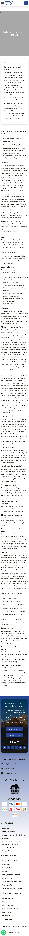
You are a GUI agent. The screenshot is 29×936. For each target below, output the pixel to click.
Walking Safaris (7, 885)
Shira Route (6, 916)
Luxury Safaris (7, 868)
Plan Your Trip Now (14, 735)
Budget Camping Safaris (10, 861)
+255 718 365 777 (10, 773)
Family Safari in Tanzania (11, 875)
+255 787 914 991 (15, 729)
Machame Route (8, 902)
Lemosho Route (7, 898)
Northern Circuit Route (10, 909)
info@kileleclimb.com (12, 764)
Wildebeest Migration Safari (12, 888)
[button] (26, 3)
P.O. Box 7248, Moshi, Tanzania (14, 759)
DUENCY (19, 933)
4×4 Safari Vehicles (8, 831)
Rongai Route (7, 912)
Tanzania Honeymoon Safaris (12, 882)
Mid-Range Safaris (8, 871)
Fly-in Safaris (7, 878)
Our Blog (5, 838)
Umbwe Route (7, 919)
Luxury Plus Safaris (9, 864)
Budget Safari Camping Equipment (14, 835)
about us (5, 828)
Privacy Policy (7, 851)
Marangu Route (7, 905)
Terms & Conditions (9, 847)
